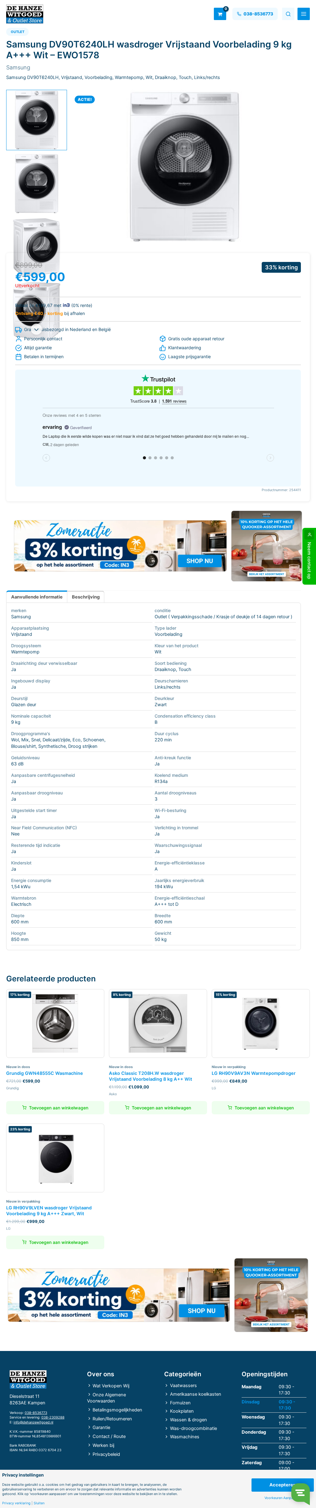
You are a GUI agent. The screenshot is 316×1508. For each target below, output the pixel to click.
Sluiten (39, 1503)
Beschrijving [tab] (86, 597)
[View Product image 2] (36, 184)
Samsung (21, 616)
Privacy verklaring (16, 1503)
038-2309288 (52, 1417)
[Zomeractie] (120, 546)
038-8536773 (36, 1413)
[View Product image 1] (36, 120)
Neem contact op (309, 560)
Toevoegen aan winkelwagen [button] (58, 1107)
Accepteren (282, 1485)
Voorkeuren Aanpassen (282, 1498)
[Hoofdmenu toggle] (303, 14)
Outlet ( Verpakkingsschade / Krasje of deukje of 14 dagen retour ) (223, 616)
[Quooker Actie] (266, 546)
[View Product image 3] (36, 248)
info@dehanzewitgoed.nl (33, 1422)
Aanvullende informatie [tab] (37, 597)
